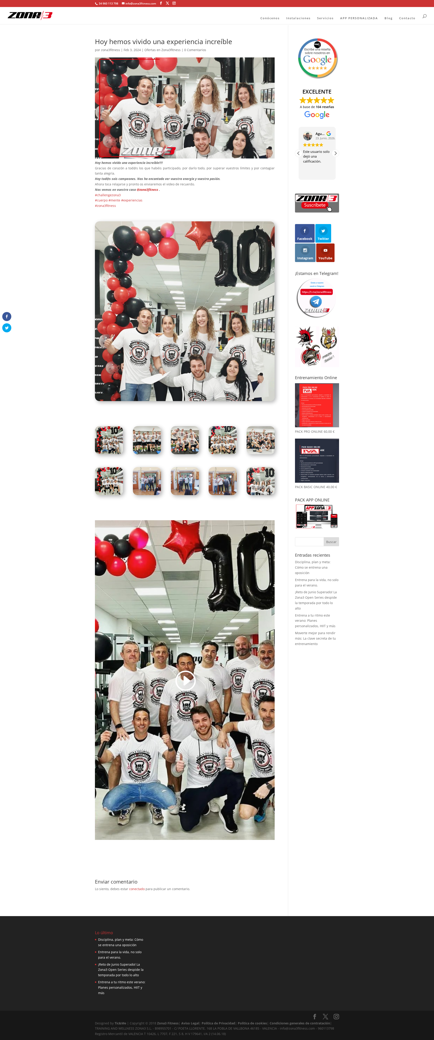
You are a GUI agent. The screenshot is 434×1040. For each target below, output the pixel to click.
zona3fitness (110, 50)
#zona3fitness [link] (105, 205)
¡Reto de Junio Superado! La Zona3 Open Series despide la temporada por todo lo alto (121, 969)
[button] (335, 153)
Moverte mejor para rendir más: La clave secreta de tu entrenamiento (315, 638)
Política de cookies (252, 1023)
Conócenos (270, 18)
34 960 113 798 (108, 3)
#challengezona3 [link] (108, 195)
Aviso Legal (190, 1023)
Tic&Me (120, 1023)
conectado (137, 889)
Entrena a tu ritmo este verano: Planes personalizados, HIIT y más (315, 620)
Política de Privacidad (218, 1023)
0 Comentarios (195, 50)
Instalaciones (298, 18)
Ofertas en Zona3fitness (162, 50)
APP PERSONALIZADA (359, 18)
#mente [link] (114, 200)
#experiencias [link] (131, 200)
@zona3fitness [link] (147, 189)
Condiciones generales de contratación (300, 1023)
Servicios (325, 18)
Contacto (407, 18)
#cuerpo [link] (101, 200)
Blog (388, 18)
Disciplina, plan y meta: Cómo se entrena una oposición (312, 567)
